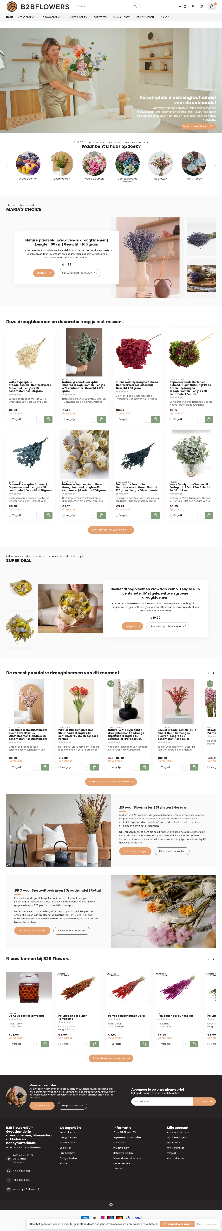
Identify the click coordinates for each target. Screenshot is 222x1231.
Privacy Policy (121, 1147)
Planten (165, 17)
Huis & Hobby (121, 17)
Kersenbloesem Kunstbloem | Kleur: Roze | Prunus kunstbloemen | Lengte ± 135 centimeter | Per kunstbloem (28, 735)
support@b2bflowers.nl (26, 1189)
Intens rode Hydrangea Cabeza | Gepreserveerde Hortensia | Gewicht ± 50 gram (137, 385)
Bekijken (41, 273)
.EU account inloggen (135, 851)
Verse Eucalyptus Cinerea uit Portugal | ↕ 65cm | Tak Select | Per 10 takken (190, 487)
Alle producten (175, 1158)
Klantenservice (42, 1105)
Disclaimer (119, 1142)
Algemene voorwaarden (127, 1137)
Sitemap (118, 1168)
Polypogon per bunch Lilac (176, 1015)
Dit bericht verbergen (177, 1224)
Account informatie (178, 1132)
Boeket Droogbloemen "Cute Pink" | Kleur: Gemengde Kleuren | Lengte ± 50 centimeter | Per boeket (177, 735)
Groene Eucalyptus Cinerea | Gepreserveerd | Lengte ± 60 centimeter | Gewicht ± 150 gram (30, 487)
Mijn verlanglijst (175, 1147)
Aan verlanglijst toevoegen (77, 273)
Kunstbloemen (78, 17)
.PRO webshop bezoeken (32, 930)
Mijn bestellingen (176, 1137)
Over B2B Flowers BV (124, 1132)
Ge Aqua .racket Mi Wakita (26, 1015)
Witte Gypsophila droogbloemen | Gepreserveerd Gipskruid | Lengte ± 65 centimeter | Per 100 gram (30, 387)
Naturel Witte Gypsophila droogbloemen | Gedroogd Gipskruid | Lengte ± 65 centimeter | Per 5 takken (126, 735)
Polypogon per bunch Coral (126, 1015)
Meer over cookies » (206, 1224)
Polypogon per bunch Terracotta (72, 1017)
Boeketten (100, 17)
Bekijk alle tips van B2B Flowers (109, 529)
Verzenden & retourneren (127, 1158)
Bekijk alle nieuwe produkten (109, 1058)
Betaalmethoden (123, 1153)
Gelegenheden (145, 17)
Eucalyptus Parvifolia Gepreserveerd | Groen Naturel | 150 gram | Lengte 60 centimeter (137, 487)
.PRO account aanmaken (72, 930)
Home (9, 17)
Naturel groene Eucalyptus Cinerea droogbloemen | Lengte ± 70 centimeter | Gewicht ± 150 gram (83, 387)
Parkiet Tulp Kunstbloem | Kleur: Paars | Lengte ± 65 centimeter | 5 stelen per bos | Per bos (78, 735)
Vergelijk (16, 419)
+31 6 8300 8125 (21, 1170)
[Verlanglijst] (201, 6)
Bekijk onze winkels (72, 1105)
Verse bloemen (27, 17)
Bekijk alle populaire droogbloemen (109, 781)
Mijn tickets (173, 1142)
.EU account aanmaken (172, 851)
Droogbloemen (52, 17)
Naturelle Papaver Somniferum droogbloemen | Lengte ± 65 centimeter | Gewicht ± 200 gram (84, 487)
